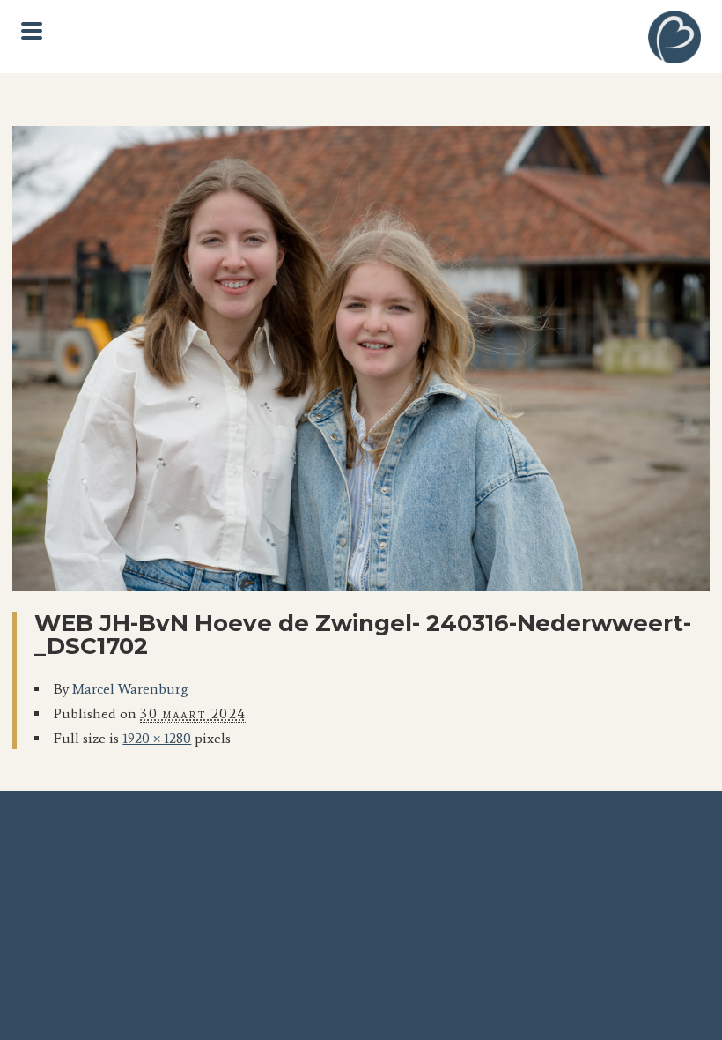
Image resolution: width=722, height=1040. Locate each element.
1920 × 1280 (156, 738)
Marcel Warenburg (130, 688)
